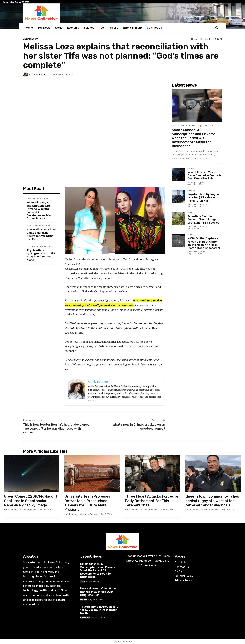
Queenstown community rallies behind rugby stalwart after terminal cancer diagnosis (212, 500)
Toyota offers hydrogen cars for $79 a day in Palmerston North (41, 255)
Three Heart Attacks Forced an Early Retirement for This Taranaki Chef (152, 500)
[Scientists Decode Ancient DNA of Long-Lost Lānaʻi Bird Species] (178, 218)
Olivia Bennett (41, 74)
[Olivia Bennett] (26, 74)
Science (191, 213)
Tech (29, 199)
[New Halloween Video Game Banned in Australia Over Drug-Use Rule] (178, 174)
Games (30, 226)
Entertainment (30, 39)
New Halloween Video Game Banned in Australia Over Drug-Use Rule (41, 234)
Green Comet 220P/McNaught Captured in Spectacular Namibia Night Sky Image (30, 500)
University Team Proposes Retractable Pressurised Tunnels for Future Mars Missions (87, 503)
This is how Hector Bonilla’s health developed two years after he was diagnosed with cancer (56, 428)
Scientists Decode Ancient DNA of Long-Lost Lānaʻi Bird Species (203, 219)
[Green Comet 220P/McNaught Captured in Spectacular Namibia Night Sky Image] (32, 473)
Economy (31, 246)
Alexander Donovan (187, 126)
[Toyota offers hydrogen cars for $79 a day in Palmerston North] (178, 196)
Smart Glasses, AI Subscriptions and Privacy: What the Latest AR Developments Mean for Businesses (40, 210)
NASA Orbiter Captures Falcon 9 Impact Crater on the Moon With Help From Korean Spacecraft (204, 243)
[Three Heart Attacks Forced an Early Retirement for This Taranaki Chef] (152, 473)
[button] (217, 28)
